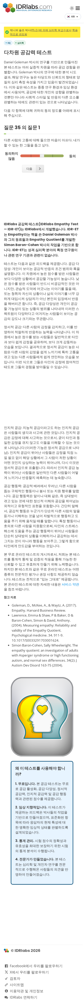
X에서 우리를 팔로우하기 (29, 972)
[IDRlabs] (27, 11)
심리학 (20, 42)
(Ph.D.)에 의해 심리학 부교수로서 (51, 30)
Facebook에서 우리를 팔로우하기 (36, 965)
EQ (9, 42)
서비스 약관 (70, 584)
